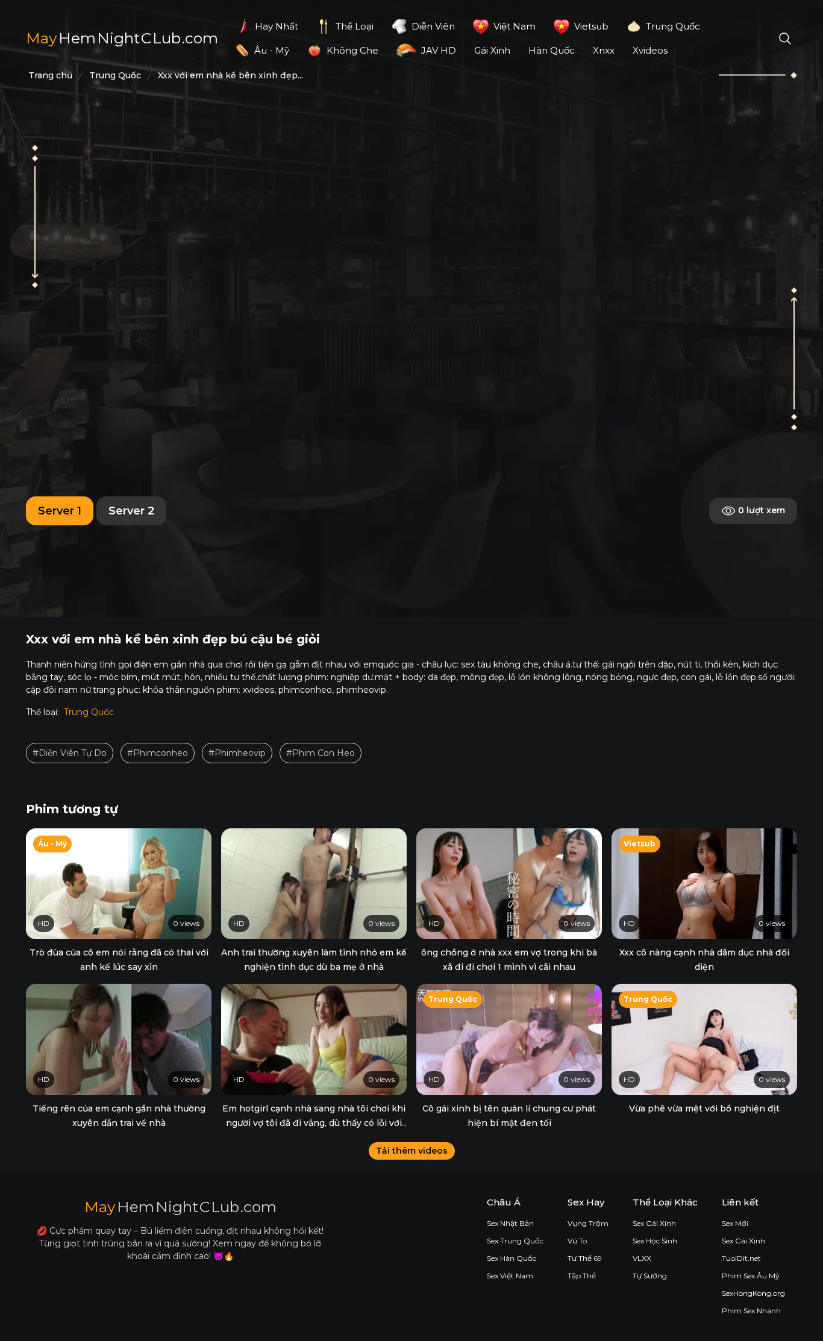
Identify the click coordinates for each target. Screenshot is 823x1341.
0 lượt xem (760, 509)
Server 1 (59, 510)
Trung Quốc (89, 712)
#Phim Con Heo (320, 753)
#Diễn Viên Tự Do (70, 753)
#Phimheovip (237, 753)
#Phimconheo (157, 753)
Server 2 (131, 510)
